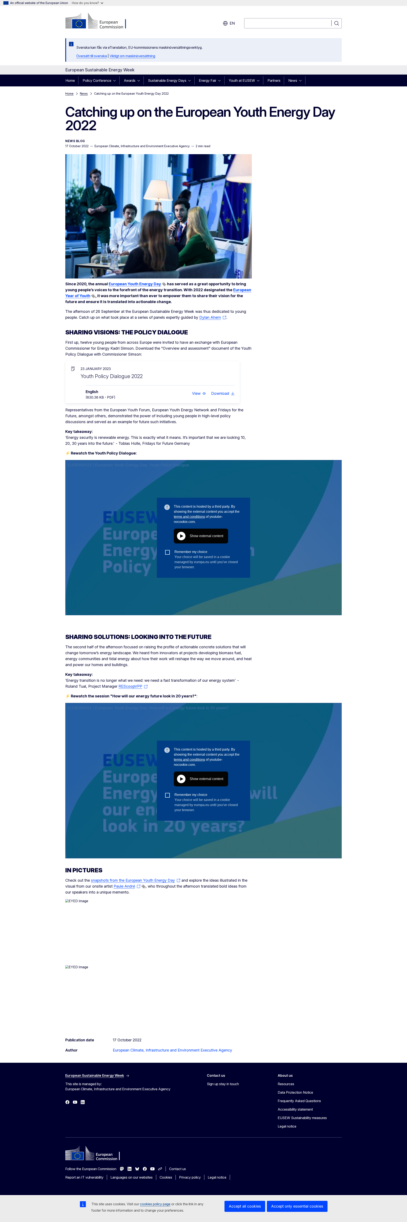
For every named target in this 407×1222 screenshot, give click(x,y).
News (292, 80)
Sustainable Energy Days (167, 80)
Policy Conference (97, 80)
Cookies (166, 1177)
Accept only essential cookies (297, 1206)
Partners (274, 80)
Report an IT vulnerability (84, 1177)
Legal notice (287, 1126)
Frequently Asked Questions (299, 1101)
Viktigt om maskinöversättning (132, 56)
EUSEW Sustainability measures (302, 1118)
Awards (129, 80)
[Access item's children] (115, 80)
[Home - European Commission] (99, 21)
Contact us (177, 1169)
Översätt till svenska (91, 56)
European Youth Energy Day (135, 284)
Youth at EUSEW (242, 80)
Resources (286, 1084)
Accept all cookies (245, 1206)
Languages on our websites (131, 1177)
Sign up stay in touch (223, 1084)
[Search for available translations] (164, 284)
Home (70, 80)
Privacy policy (190, 1177)
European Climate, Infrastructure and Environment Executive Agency (172, 1050)
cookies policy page (155, 1204)
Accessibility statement (295, 1109)
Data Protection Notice (295, 1092)
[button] (199, 393)
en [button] (232, 23)
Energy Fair (207, 80)
